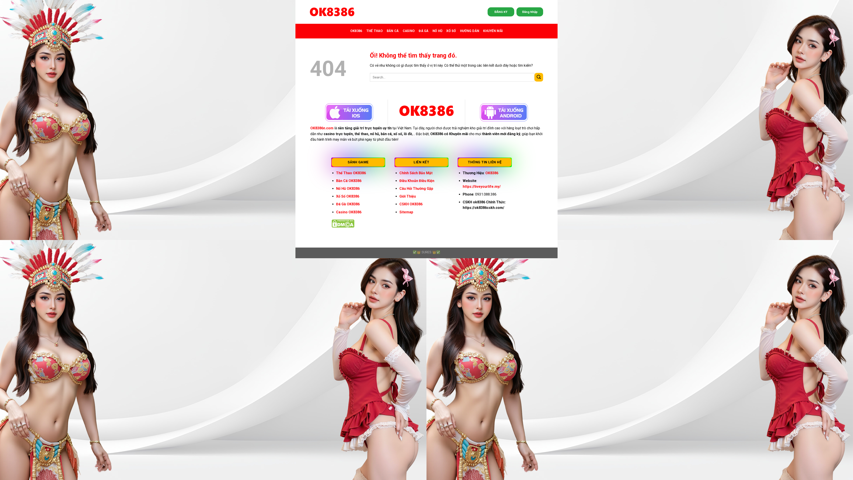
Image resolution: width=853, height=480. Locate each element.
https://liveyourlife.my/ (482, 186)
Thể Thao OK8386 (351, 173)
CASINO (409, 31)
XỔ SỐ (451, 31)
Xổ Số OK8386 (347, 196)
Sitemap (406, 212)
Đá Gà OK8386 (348, 204)
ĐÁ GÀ (423, 31)
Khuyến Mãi (493, 31)
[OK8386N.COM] (332, 11)
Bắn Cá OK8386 (348, 181)
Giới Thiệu (407, 196)
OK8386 (356, 31)
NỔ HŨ (437, 31)
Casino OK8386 (348, 212)
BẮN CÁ (393, 31)
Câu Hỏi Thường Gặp (416, 188)
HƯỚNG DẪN (469, 31)
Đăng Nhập (530, 12)
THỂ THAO (374, 31)
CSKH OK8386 (411, 204)
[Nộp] (538, 77)
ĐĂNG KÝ (500, 12)
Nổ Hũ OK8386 (348, 188)
